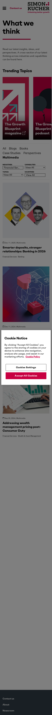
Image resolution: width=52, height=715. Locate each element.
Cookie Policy (33, 356)
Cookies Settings (26, 367)
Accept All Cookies (26, 375)
